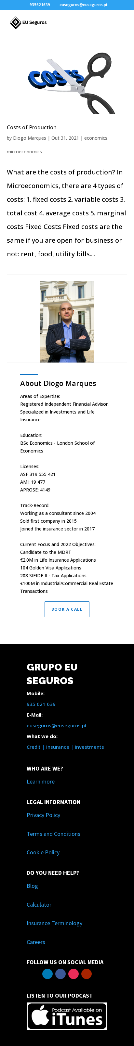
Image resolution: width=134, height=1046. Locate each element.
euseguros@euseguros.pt (57, 725)
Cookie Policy (43, 852)
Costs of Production (32, 127)
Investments (89, 747)
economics (95, 138)
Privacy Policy (43, 815)
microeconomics (24, 151)
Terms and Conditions (53, 833)
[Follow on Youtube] (86, 974)
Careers (36, 942)
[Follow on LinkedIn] (47, 974)
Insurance (57, 747)
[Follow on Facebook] (60, 974)
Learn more (41, 781)
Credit (34, 747)
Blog (32, 885)
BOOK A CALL (67, 609)
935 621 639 (41, 704)
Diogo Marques (29, 138)
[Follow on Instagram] (73, 974)
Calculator (39, 904)
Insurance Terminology (54, 923)
